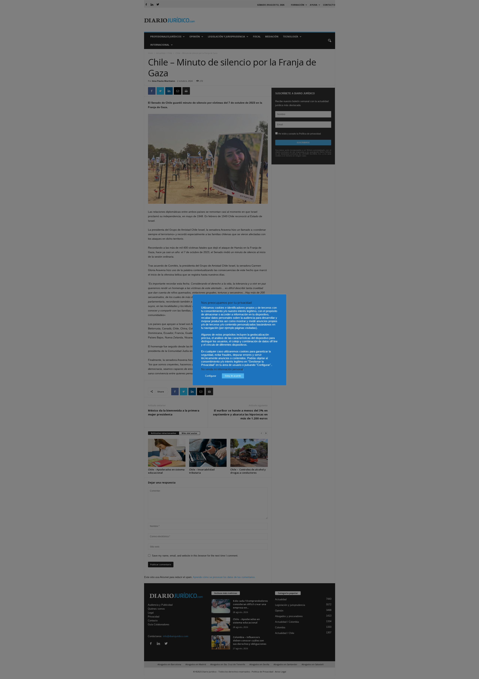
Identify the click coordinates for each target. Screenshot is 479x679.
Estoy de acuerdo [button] (233, 376)
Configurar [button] (210, 375)
